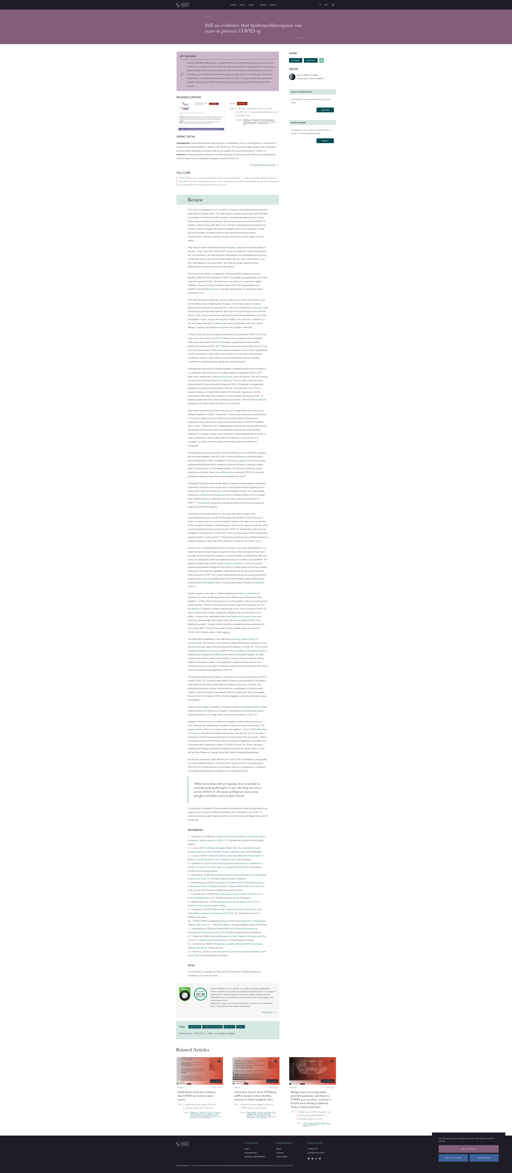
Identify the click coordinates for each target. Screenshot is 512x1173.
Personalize (484, 1158)
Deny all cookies (453, 1158)
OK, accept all (468, 1149)
